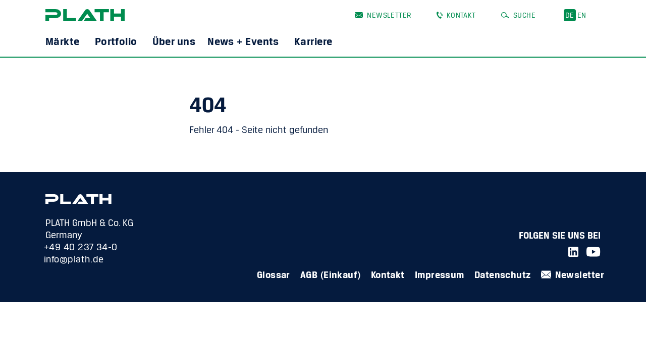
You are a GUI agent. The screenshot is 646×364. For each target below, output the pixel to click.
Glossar (273, 274)
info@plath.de (74, 258)
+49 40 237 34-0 (81, 246)
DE (569, 15)
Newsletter (389, 15)
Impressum (439, 274)
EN (581, 15)
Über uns (174, 41)
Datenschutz (502, 274)
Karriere (313, 41)
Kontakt (461, 15)
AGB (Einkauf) (330, 274)
